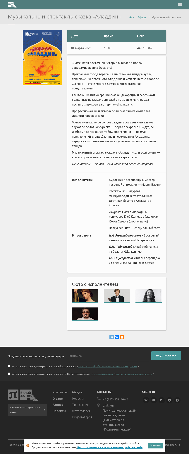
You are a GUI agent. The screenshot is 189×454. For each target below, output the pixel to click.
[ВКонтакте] (117, 337)
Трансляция (80, 404)
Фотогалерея (81, 411)
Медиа (77, 392)
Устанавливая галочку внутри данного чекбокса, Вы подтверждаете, (82, 374)
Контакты (60, 392)
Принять (155, 445)
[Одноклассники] (122, 337)
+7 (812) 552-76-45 (115, 399)
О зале (58, 398)
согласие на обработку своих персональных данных (107, 366)
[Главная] (130, 17)
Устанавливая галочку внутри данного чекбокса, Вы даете (75, 366)
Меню (180, 2)
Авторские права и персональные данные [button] (25, 410)
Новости (78, 398)
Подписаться (166, 355)
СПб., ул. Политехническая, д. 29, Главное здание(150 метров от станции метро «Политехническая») (119, 417)
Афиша (58, 404)
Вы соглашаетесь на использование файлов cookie (109, 447)
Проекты (59, 411)
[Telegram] (111, 337)
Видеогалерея (82, 417)
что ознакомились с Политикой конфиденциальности (121, 374)
